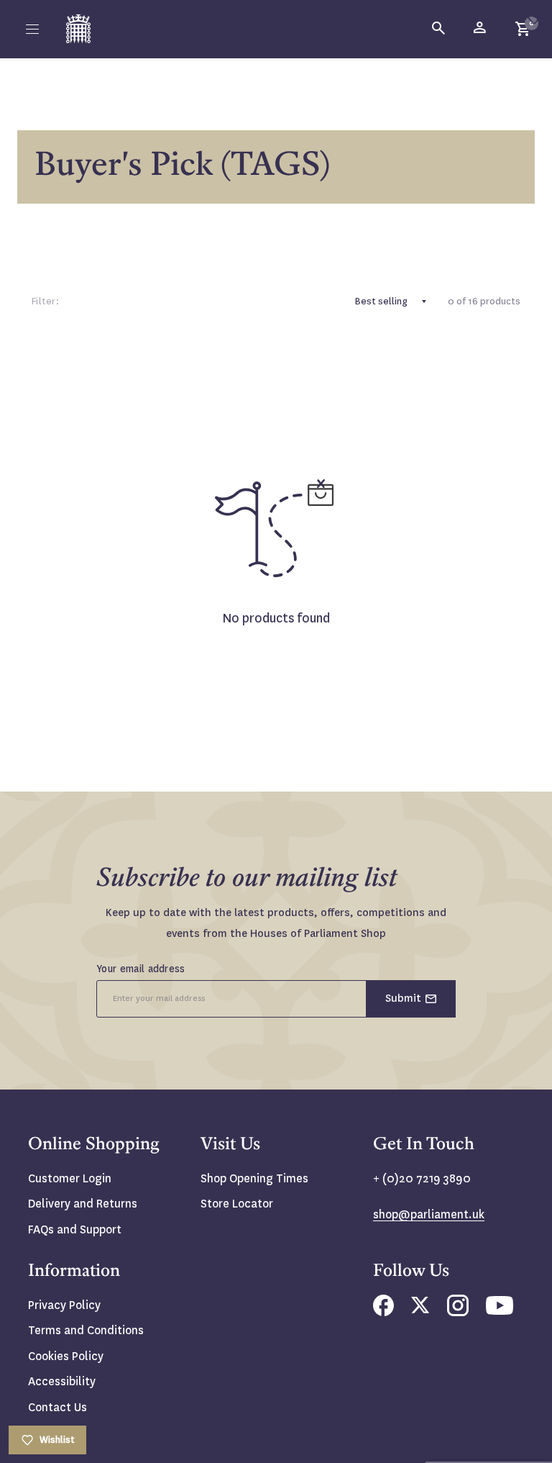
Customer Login (69, 1178)
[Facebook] (383, 1312)
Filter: (45, 301)
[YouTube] (499, 1310)
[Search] (439, 29)
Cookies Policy (66, 1356)
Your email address (140, 968)
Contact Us (57, 1407)
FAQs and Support (74, 1229)
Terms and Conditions (86, 1330)
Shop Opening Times (254, 1178)
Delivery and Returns (82, 1203)
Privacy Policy (64, 1305)
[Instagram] (458, 1312)
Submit (403, 998)
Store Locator (237, 1203)
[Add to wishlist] (534, 18)
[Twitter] (420, 1309)
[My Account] (481, 29)
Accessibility (62, 1381)
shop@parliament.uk (428, 1214)
